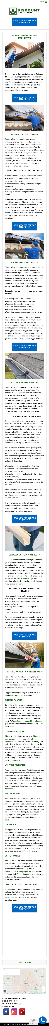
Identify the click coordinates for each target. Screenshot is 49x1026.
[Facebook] (6, 1011)
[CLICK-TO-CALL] (43, 1020)
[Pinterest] (22, 1011)
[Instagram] (14, 1011)
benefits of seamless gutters (25, 578)
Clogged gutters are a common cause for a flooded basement (22, 739)
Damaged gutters (24, 872)
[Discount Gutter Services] (24, 11)
